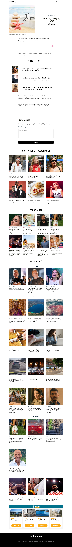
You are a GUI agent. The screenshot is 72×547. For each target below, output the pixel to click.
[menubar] (59, 2)
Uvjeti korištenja (25, 541)
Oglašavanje (44, 541)
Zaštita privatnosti (37, 541)
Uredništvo (31, 541)
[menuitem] (59, 2)
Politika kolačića (51, 541)
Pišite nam (19, 541)
